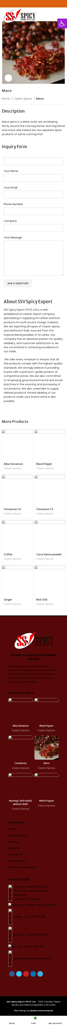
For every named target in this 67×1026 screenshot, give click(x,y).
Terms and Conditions (22, 867)
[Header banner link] (33, 3)
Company (10, 221)
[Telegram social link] (40, 974)
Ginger (8, 599)
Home (6, 98)
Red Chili (41, 599)
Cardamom (21, 763)
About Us (14, 848)
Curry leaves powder (49, 554)
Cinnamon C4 (12, 509)
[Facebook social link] (12, 974)
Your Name (11, 171)
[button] (62, 23)
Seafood (13, 842)
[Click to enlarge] (8, 78)
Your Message (13, 237)
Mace (47, 763)
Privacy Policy (17, 861)
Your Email (10, 187)
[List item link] (33, 905)
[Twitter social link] (19, 974)
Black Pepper (44, 464)
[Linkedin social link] (33, 974)
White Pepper (46, 800)
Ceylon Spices (23, 98)
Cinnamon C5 (44, 509)
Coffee (8, 554)
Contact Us (15, 854)
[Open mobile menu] (62, 13)
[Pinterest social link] (26, 974)
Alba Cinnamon (13, 464)
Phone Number (13, 204)
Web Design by (33, 1010)
